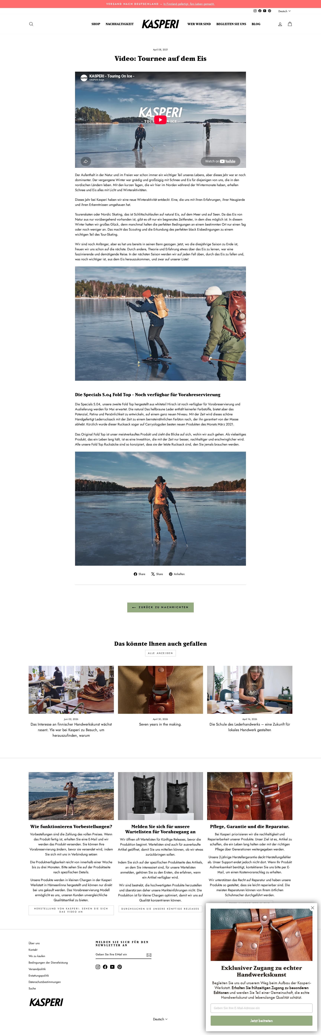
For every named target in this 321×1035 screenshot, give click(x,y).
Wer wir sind (199, 24)
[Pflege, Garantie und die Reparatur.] (249, 796)
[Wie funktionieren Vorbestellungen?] (71, 796)
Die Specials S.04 (87, 404)
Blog (256, 24)
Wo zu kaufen (37, 956)
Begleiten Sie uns (231, 24)
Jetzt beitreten (262, 1020)
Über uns (34, 943)
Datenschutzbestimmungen (45, 982)
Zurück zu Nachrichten (163, 607)
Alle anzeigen (160, 653)
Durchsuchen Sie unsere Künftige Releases (160, 909)
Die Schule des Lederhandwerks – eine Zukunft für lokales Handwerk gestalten (250, 727)
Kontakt (33, 950)
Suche (32, 988)
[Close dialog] (312, 908)
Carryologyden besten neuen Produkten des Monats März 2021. (189, 424)
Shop (96, 24)
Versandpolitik (37, 969)
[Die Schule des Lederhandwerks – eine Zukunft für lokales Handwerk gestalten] (249, 690)
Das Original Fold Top (90, 434)
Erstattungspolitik (39, 976)
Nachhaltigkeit (120, 24)
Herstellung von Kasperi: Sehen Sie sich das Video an (71, 910)
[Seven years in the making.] (160, 690)
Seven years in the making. (160, 724)
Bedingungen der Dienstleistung (48, 963)
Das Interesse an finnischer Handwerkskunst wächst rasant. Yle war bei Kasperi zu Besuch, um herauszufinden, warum (71, 730)
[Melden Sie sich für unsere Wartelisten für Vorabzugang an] (160, 796)
